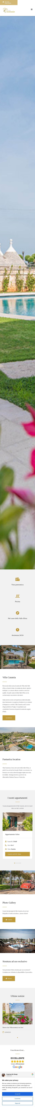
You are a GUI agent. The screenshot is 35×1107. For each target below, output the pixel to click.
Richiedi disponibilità (8, 2)
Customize (17, 1098)
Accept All (17, 1094)
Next (31, 292)
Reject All (17, 1103)
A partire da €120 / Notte (14, 854)
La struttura (9, 717)
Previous (3, 292)
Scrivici (10, 978)
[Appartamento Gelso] (17, 821)
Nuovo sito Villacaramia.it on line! (13, 1027)
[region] (17, 1092)
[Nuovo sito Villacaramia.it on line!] (17, 1013)
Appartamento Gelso (12, 834)
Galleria (10, 919)
